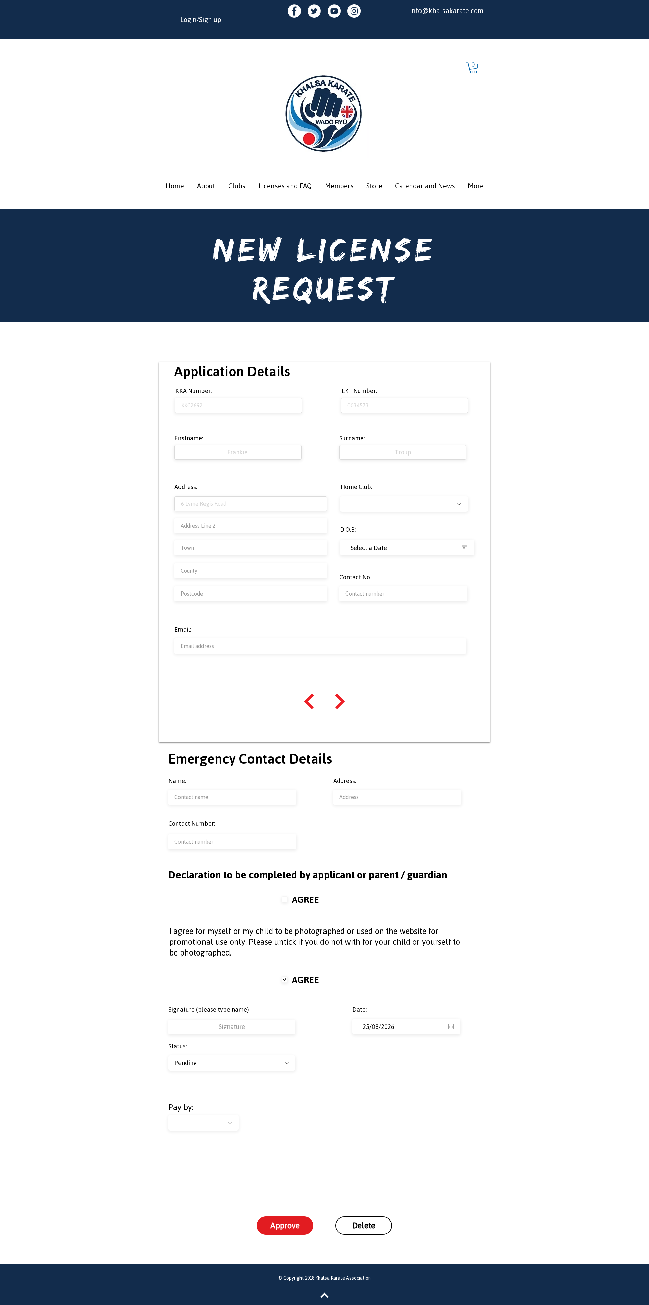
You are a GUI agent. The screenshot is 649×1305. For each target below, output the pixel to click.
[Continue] (309, 701)
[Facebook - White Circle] (294, 11)
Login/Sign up (200, 19)
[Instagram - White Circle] (354, 11)
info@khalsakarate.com (446, 10)
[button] (473, 67)
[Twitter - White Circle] (314, 11)
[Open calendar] (464, 547)
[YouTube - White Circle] (334, 11)
